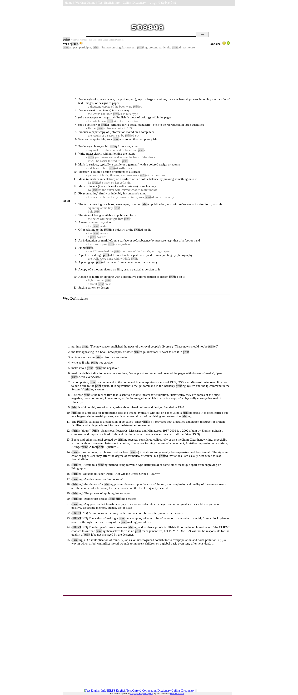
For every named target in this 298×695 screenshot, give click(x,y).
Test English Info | (109, 2)
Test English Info (95, 690)
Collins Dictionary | (135, 2)
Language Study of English (141, 693)
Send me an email (177, 693)
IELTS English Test (119, 690)
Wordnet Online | (86, 2)
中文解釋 (75, 40)
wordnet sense (86, 40)
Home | (69, 2)
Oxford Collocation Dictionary (151, 690)
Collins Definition (116, 40)
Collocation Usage (100, 40)
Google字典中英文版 (162, 3)
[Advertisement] (146, 73)
